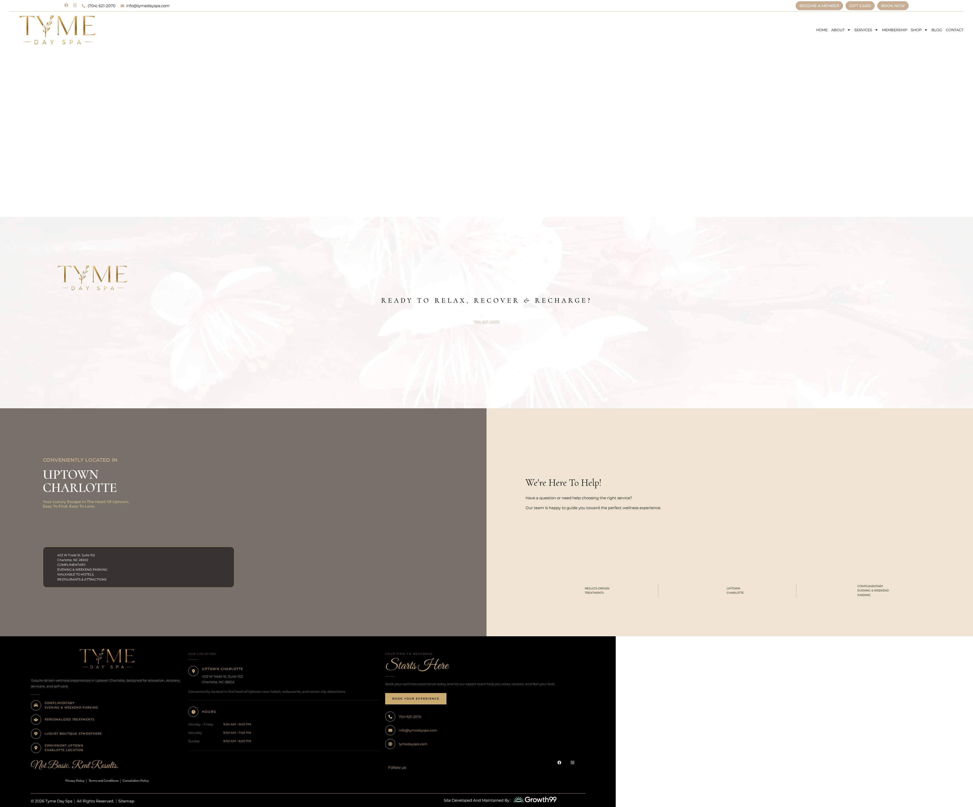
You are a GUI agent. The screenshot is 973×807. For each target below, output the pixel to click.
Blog (936, 30)
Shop (916, 30)
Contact (954, 30)
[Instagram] (75, 5)
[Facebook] (66, 5)
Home (822, 30)
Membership (894, 30)
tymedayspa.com (413, 744)
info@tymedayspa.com (418, 730)
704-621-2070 (486, 322)
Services (863, 30)
